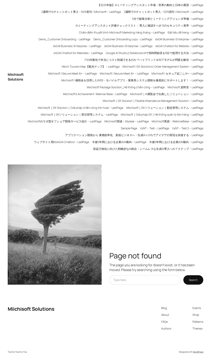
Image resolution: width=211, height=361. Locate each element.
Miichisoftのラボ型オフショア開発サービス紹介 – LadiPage (64, 121)
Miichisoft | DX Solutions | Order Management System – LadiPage (162, 66)
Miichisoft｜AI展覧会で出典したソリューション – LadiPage (166, 94)
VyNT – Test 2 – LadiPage (187, 128)
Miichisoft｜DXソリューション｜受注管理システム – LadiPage (79, 114)
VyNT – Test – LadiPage (154, 128)
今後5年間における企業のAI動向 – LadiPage (119, 142)
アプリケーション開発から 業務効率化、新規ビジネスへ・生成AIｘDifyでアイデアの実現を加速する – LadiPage (134, 135)
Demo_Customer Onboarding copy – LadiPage (122, 39)
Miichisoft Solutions (16, 77)
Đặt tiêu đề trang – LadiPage (185, 32)
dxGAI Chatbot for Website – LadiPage (179, 46)
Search (193, 280)
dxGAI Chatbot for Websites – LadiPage (78, 53)
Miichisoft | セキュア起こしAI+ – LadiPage (177, 73)
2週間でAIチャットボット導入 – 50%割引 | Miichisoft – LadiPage (81, 12)
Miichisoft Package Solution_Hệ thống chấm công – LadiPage (126, 87)
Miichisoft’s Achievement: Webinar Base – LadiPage (95, 94)
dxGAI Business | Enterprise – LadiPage (179, 39)
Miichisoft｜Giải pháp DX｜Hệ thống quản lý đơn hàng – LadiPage (162, 114)
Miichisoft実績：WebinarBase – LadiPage (177, 121)
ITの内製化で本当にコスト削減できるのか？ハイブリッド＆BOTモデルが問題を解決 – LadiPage (143, 60)
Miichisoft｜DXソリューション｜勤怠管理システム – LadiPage (164, 108)
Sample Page (129, 128)
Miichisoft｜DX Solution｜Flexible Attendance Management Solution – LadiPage (153, 101)
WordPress (198, 351)
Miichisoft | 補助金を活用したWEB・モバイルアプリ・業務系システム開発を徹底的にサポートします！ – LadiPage (132, 80)
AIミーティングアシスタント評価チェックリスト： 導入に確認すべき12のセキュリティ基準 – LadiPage (139, 25)
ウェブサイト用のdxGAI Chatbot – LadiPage (61, 142)
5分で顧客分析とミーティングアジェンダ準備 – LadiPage (167, 19)
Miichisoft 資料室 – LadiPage (185, 87)
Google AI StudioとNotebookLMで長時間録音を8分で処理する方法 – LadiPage (154, 53)
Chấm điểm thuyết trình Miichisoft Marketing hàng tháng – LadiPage (122, 32)
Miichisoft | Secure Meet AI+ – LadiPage (72, 73)
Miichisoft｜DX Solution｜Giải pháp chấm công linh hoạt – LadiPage (80, 108)
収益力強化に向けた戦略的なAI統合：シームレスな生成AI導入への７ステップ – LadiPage (148, 149)
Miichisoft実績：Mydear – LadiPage (126, 121)
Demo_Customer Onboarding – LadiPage (65, 39)
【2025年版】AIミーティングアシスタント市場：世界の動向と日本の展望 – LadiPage (150, 5)
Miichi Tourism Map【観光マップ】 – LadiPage (91, 66)
